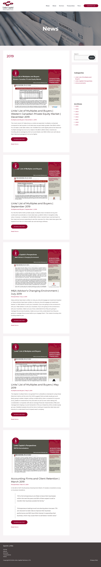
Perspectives (15, 296)
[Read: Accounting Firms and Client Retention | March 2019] (36, 455)
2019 (76, 125)
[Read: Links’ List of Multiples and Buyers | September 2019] (36, 180)
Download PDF (19, 139)
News (79, 6)
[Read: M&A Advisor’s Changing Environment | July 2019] (36, 268)
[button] (91, 5)
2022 (77, 117)
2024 (77, 111)
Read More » (15, 144)
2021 (76, 119)
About (54, 6)
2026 (77, 106)
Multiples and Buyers (17, 120)
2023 (76, 114)
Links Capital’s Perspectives (83, 81)
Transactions (71, 6)
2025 (76, 109)
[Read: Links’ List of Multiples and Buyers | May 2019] (36, 362)
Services (61, 6)
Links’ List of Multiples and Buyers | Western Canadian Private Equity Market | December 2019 (36, 113)
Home (48, 6)
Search (76, 54)
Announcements (80, 83)
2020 (77, 122)
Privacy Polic (94, 560)
